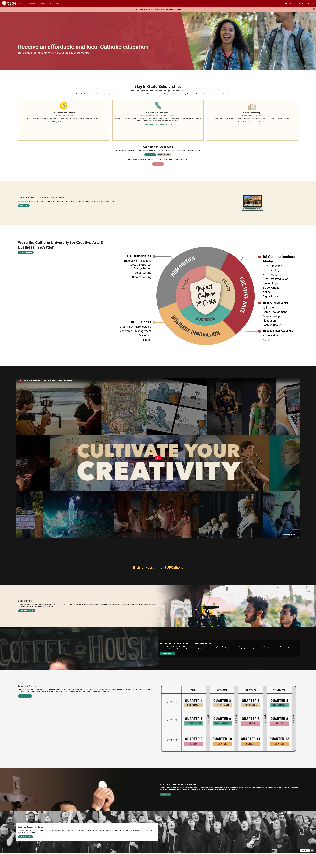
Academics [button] (22, 3)
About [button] (58, 3)
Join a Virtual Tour (167, 653)
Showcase (293, 3)
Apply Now (150, 155)
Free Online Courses (304, 3)
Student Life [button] (42, 3)
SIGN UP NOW (23, 206)
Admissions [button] (31, 3)
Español (312, 14)
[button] (313, 3)
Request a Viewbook (26, 252)
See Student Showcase (26, 610)
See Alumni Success (25, 837)
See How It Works (25, 696)
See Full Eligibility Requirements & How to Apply (63, 122)
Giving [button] (51, 3)
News (286, 3)
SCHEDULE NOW (158, 164)
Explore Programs (163, 155)
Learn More (165, 794)
